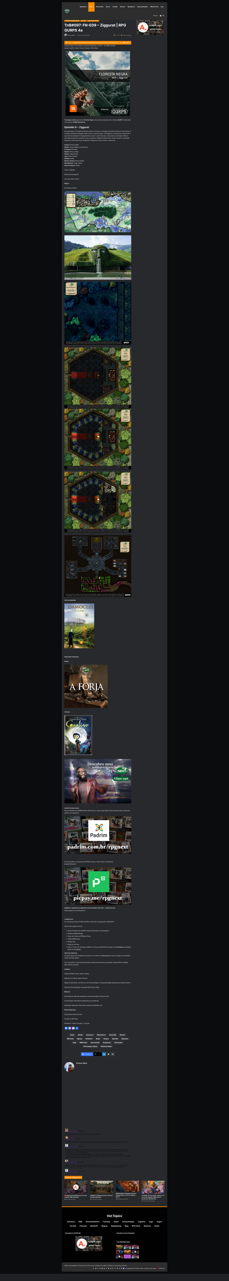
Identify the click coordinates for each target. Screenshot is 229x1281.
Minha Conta (154, 6)
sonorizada (95, 1042)
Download (87, 45)
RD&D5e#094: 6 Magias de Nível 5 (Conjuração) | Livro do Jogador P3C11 (126, 1195)
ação (72, 1035)
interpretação (128, 1222)
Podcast (83, 20)
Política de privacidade (70, 1265)
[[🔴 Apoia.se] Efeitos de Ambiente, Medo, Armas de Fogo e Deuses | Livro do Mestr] (119, 1256)
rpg (75, 1042)
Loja (162, 6)
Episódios (83, 6)
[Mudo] (124, 43)
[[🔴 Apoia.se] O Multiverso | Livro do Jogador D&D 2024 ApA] (75, 1187)
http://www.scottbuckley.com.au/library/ (86, 1001)
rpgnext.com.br (77, 926)
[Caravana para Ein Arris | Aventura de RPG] (127, 1252)
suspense (107, 1042)
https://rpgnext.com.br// (74, 910)
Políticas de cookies (101, 1265)
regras (105, 1226)
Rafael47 (94, 1226)
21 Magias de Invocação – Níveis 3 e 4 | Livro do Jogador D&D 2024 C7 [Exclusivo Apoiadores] (153, 1197)
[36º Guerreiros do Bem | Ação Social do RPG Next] (127, 1256)
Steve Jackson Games (82, 974)
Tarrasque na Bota (93, 20)
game (116, 1222)
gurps (80, 1039)
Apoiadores (131, 6)
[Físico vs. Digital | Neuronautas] (119, 1252)
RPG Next (84, 1042)
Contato (115, 6)
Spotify (71, 48)
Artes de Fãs (99, 6)
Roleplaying (116, 1226)
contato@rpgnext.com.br (108, 955)
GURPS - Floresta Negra (72, 20)
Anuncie (122, 6)
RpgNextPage (78, 933)
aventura (90, 1035)
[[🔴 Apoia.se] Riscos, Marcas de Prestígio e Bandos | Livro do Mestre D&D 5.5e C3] (135, 1252)
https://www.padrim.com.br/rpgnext (98, 931)
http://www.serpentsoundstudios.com (90, 1005)
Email (76, 48)
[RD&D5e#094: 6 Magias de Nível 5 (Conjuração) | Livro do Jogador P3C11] (127, 1186)
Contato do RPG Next (71, 1019)
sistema (147, 1226)
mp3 (98, 1039)
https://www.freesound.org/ (73, 1014)
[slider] (127, 42)
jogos (159, 1222)
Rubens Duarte (72, 188)
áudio (81, 1035)
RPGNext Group (85, 936)
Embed (113, 45)
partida (115, 1039)
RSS (92, 48)
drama (123, 1035)
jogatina (141, 1222)
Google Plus (71, 941)
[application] (97, 43)
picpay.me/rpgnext (70, 864)
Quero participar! (142, 6)
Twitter (74, 1023)
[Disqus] (97, 1100)
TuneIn (82, 48)
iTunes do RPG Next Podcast (103, 947)
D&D (80, 1222)
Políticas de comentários (114, 1265)
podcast (125, 1039)
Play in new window (76, 45)
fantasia (106, 1222)
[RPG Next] (67, 11)
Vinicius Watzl (71, 35)
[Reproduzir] (67, 43)
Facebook (67, 1023)
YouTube (76, 944)
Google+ (80, 1023)
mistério (89, 1039)
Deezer (87, 48)
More (96, 48)
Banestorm (102, 1035)
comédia (113, 1035)
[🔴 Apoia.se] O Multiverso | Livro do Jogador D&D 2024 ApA (75, 1196)
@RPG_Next (76, 939)
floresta (70, 1039)
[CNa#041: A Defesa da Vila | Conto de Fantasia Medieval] (101, 1187)
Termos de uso (82, 1265)
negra (106, 1039)
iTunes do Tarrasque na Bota (82, 947)
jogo (151, 1222)
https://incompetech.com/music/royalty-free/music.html (91, 996)
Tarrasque (118, 1042)
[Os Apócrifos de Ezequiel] (119, 1247)
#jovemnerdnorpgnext (71, 174)
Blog (91, 6)
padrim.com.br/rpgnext (71, 813)
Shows (108, 6)
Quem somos (91, 1265)
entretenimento (92, 1222)
